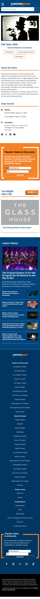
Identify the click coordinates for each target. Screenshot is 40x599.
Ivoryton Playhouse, (14, 48)
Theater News (20, 420)
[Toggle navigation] (1, 4)
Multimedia (19, 56)
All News (20, 485)
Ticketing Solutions (20, 526)
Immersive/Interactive (25, 52)
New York (20, 493)
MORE (31, 192)
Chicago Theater (20, 371)
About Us (20, 522)
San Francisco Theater (20, 395)
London (20, 497)
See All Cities (20, 412)
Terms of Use (11, 590)
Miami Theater (20, 387)
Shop (20, 510)
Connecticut (27, 48)
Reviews (20, 424)
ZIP (5, 172)
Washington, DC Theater (20, 403)
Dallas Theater (20, 448)
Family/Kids (9, 52)
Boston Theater (20, 379)
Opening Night (20, 428)
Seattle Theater (20, 399)
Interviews (20, 432)
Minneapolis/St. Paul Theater (20, 408)
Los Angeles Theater (20, 375)
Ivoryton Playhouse (11, 125)
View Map (7, 130)
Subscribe (20, 175)
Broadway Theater (20, 367)
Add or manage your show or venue (20, 518)
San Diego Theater (20, 469)
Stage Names (20, 505)
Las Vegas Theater (20, 383)
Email (6, 168)
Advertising (20, 514)
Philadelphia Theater (20, 391)
